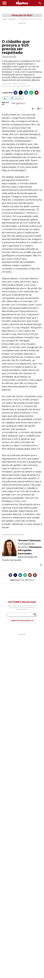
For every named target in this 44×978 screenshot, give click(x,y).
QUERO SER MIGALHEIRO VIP (22, 620)
